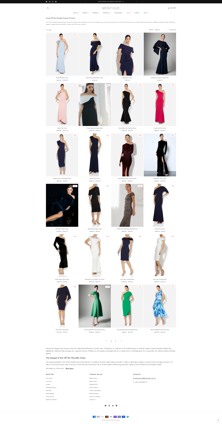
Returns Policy (93, 378)
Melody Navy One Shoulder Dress (62, 178)
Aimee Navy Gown (160, 229)
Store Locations (93, 387)
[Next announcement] (136, 1)
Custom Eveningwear (95, 390)
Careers (48, 384)
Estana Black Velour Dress (62, 279)
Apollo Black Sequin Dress (95, 229)
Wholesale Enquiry (51, 387)
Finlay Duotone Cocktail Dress (95, 128)
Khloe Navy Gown (127, 78)
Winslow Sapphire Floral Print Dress (160, 329)
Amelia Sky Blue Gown (62, 78)
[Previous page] (102, 341)
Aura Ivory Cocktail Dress (160, 279)
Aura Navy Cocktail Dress (127, 279)
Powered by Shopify (115, 420)
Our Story (48, 381)
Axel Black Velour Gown (159, 178)
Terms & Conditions (94, 396)
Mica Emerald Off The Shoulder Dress (95, 329)
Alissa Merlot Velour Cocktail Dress (127, 178)
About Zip (48, 390)
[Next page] (120, 341)
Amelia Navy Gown (94, 178)
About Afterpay (50, 393)
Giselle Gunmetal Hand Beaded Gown (127, 229)
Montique (108, 420)
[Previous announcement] (85, 1)
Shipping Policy (93, 384)
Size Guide (49, 378)
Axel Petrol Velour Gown (62, 229)
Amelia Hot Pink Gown (160, 128)
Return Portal (93, 381)
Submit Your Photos (51, 399)
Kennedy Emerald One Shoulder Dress (127, 329)
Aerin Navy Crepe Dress (62, 329)
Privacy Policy (50, 396)
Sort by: (151, 30)
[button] (48, 8)
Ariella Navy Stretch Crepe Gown (160, 78)
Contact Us (92, 399)
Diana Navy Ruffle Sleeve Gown (94, 78)
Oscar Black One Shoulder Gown (127, 128)
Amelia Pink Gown (62, 128)
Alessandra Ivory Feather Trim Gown (94, 279)
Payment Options (94, 393)
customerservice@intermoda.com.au (144, 378)
